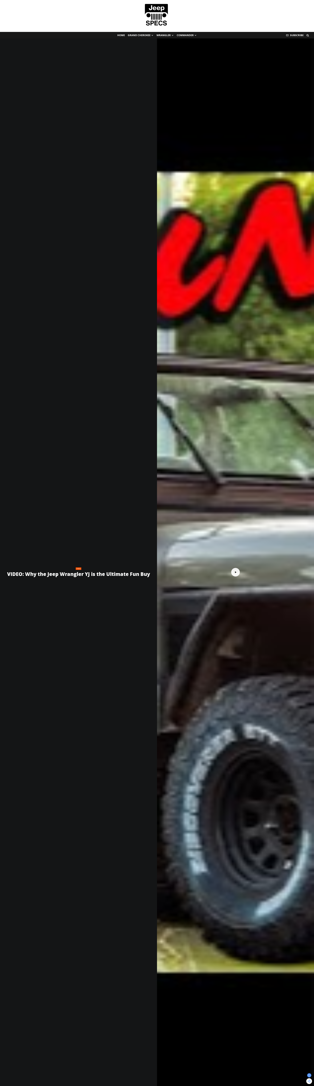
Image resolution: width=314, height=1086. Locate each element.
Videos (78, 569)
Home (121, 35)
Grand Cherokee (139, 35)
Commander (185, 35)
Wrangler (164, 35)
